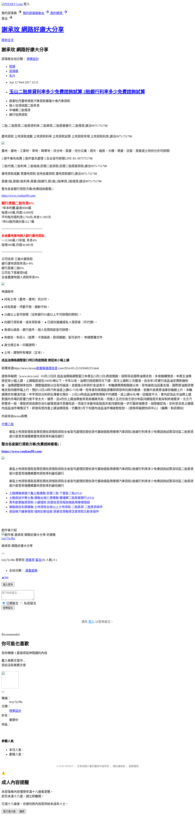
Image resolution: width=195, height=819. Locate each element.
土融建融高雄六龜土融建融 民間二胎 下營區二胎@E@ (45, 493)
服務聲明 (134, 766)
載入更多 (8, 584)
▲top (5, 577)
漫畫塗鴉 (31, 570)
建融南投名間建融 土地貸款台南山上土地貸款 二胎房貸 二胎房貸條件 (56, 507)
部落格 (13, 71)
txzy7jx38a (8, 538)
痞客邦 (30, 559)
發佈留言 (8, 607)
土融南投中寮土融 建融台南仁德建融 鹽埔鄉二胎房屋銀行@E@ (51, 497)
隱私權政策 (119, 766)
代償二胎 (8, 424)
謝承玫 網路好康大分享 (33, 29)
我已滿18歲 (9, 811)
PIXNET (69, 766)
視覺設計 (33, 59)
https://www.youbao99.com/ (19, 195)
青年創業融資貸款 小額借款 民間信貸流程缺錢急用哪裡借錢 (49, 502)
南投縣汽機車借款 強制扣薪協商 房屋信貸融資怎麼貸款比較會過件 (54, 511)
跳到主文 (8, 40)
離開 (21, 811)
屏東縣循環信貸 (47, 368)
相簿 (12, 66)
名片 (12, 75)
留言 (38, 559)
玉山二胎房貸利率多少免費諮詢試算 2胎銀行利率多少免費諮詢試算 (77, 91)
